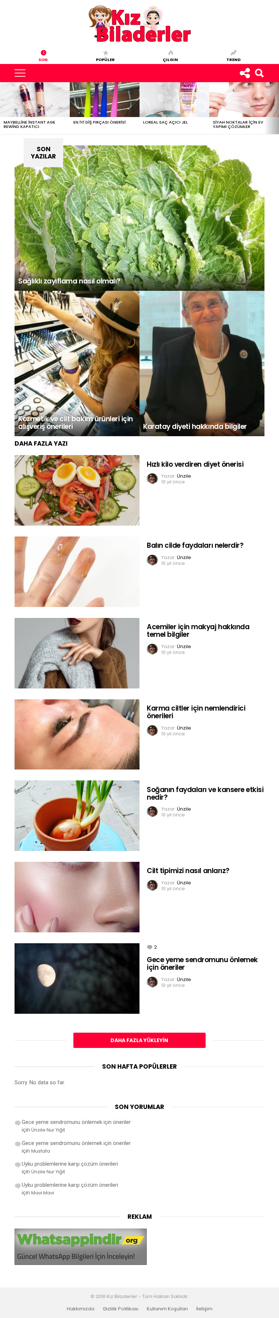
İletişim (204, 1309)
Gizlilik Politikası (120, 1309)
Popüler (105, 59)
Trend (233, 59)
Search (259, 73)
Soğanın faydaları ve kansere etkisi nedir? (205, 793)
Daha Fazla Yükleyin (139, 1040)
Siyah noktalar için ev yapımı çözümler (238, 124)
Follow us (244, 73)
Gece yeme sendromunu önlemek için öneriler (202, 963)
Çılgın (170, 59)
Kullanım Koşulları (167, 1309)
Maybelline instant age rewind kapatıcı (29, 124)
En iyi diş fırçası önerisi (99, 122)
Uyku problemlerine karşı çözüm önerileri (70, 1164)
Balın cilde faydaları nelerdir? (195, 545)
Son (43, 59)
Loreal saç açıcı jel (165, 122)
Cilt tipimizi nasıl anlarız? (188, 871)
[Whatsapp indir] (81, 1263)
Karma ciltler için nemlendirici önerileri (196, 712)
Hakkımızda (80, 1309)
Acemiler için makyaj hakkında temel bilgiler (198, 630)
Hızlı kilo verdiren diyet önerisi (195, 464)
